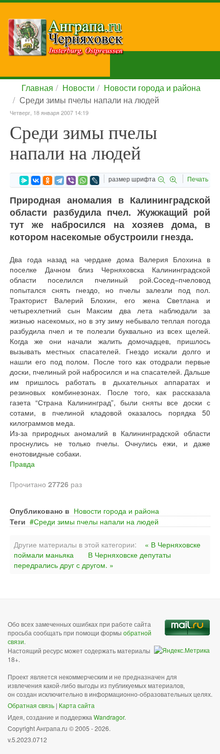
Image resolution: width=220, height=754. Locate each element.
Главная (37, 88)
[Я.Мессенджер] (24, 180)
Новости (78, 88)
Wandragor (109, 717)
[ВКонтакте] (35, 180)
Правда (22, 464)
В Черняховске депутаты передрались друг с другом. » (92, 560)
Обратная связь (31, 705)
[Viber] (71, 180)
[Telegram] (59, 180)
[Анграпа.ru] (114, 37)
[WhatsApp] (82, 180)
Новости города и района (152, 88)
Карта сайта (77, 705)
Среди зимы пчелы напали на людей (96, 521)
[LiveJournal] (94, 180)
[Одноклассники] (47, 180)
